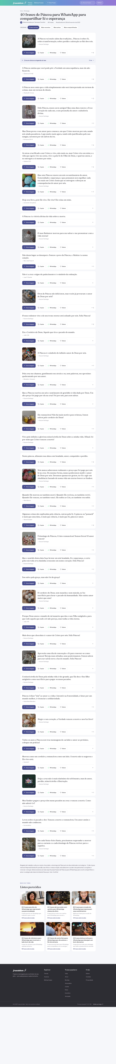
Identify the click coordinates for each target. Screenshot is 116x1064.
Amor (66, 977)
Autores (46, 977)
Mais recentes (45, 27)
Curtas (67, 986)
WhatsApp (53, 52)
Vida (66, 973)
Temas (30, 3)
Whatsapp (26, 11)
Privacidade (89, 980)
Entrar (100, 3)
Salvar (64, 52)
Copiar (42, 52)
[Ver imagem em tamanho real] (29, 41)
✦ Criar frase (51, 3)
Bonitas (67, 980)
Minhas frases (39, 3)
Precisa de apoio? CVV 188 (84, 1004)
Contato (88, 977)
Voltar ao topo (98, 1004)
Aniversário (68, 983)
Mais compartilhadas (70, 27)
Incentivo (67, 993)
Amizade (67, 996)
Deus (66, 990)
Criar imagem (30, 52)
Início (21, 11)
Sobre (88, 973)
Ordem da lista (33, 27)
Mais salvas (57, 27)
